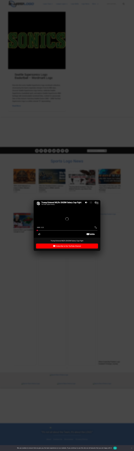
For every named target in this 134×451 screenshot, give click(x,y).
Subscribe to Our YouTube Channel (68, 246)
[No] (132, 448)
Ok (115, 448)
